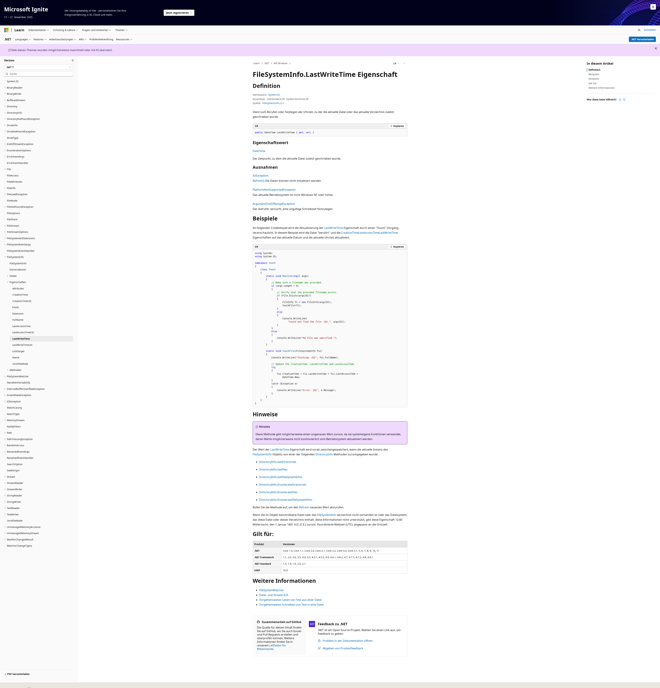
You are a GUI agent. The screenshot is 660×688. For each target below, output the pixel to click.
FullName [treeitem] (17, 319)
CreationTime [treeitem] (20, 294)
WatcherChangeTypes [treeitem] (19, 545)
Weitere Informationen (601, 87)
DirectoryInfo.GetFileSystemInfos (280, 477)
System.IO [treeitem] (13, 81)
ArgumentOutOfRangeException (274, 204)
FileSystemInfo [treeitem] (18, 263)
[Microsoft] (6, 30)
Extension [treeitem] (18, 313)
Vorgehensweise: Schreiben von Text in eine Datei (291, 604)
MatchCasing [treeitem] (14, 407)
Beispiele (593, 74)
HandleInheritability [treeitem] (18, 382)
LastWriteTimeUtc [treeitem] (22, 344)
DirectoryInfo (324, 454)
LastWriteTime (333, 228)
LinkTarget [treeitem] (18, 351)
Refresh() (259, 181)
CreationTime (350, 233)
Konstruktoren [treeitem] (18, 269)
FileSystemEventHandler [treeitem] (21, 250)
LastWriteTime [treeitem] (21, 338)
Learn (256, 63)
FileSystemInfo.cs (272, 103)
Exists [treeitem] (15, 307)
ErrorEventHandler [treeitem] (17, 163)
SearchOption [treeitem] (15, 464)
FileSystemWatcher (271, 590)
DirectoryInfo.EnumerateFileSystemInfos (285, 500)
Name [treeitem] (15, 357)
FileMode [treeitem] (12, 200)
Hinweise (593, 78)
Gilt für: (592, 83)
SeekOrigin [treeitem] (13, 470)
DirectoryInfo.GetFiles (273, 469)
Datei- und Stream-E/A (273, 595)
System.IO (274, 94)
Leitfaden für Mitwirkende (271, 647)
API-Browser (281, 63)
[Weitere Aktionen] (404, 63)
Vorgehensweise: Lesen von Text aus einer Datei (290, 600)
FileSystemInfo (262, 454)
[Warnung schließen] (653, 7)
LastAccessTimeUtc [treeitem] (23, 332)
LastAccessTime (369, 233)
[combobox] (38, 67)
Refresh (304, 507)
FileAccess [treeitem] (13, 175)
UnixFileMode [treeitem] (20, 363)
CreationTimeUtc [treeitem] (22, 301)
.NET (266, 63)
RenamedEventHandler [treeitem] (20, 457)
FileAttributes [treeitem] (14, 181)
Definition (594, 69)
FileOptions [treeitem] (13, 213)
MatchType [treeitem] (13, 414)
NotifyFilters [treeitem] (14, 426)
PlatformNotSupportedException (274, 190)
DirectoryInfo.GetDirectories (277, 462)
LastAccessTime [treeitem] (21, 326)
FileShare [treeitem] (12, 219)
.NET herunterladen (642, 39)
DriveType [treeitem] (12, 137)
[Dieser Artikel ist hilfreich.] (620, 99)
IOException (260, 175)
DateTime (259, 151)
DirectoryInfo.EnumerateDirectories (282, 484)
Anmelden (650, 29)
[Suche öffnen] (639, 30)
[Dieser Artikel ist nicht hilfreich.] (624, 99)
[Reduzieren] (73, 60)
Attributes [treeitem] (18, 288)
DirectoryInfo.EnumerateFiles (278, 492)
